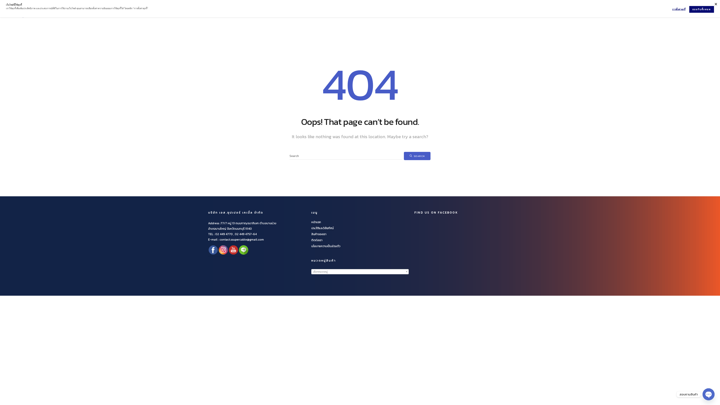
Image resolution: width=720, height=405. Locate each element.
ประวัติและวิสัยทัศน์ (322, 228)
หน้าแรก (316, 222)
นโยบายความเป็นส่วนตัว (325, 246)
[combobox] (360, 271)
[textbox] (360, 271)
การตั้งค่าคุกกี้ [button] (679, 9)
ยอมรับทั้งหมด (701, 9)
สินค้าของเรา (318, 234)
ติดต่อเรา (316, 240)
